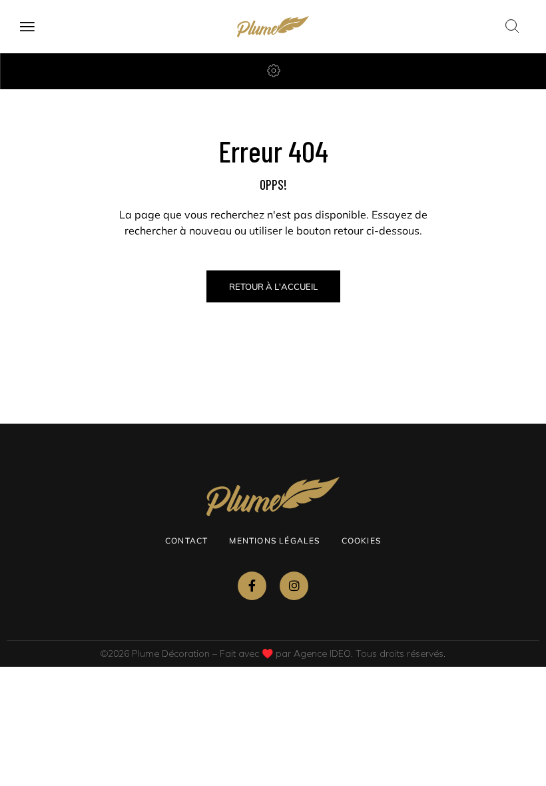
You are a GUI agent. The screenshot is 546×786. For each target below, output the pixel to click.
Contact (186, 541)
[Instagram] (294, 586)
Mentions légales (274, 541)
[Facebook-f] (252, 586)
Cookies (361, 541)
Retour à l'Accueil (273, 286)
